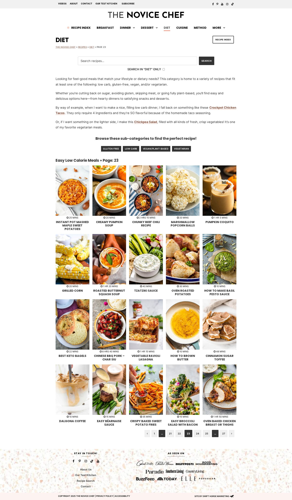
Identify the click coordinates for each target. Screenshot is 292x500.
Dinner (125, 28)
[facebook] (213, 4)
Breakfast (105, 28)
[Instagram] (86, 461)
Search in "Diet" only (144, 69)
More (217, 28)
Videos (62, 3)
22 (179, 433)
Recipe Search (86, 480)
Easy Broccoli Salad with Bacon (183, 422)
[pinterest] (217, 4)
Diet (167, 28)
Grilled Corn (72, 291)
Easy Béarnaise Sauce (109, 422)
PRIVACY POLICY (104, 496)
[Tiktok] (92, 461)
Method (200, 28)
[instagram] (227, 4)
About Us (85, 469)
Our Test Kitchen (106, 3)
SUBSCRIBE (128, 3)
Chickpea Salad (145, 122)
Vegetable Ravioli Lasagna (146, 357)
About (74, 3)
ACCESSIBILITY (122, 496)
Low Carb (131, 148)
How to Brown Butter (183, 357)
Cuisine (182, 28)
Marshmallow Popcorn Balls (183, 223)
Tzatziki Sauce (146, 291)
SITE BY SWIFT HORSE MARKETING (211, 496)
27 (223, 433)
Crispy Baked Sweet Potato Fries (146, 422)
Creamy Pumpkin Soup (109, 223)
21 (170, 433)
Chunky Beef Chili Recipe (146, 223)
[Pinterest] (80, 461)
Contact (86, 3)
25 (206, 433)
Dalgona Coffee (72, 421)
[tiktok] (232, 4)
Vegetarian (181, 148)
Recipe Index (81, 28)
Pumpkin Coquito (219, 222)
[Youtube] (98, 461)
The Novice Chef (66, 47)
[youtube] (222, 4)
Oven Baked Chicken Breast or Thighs (219, 422)
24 (197, 433)
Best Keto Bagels (72, 356)
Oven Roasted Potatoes (183, 292)
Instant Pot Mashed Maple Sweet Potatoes (72, 225)
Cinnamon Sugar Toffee (220, 357)
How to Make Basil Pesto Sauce (219, 292)
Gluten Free (111, 148)
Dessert (147, 28)
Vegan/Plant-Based (155, 148)
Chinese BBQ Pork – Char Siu (109, 357)
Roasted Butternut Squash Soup (109, 292)
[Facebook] (73, 461)
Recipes (82, 47)
